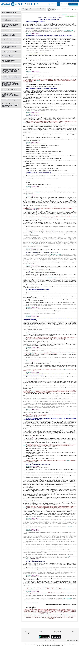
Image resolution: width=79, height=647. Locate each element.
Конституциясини (56, 254)
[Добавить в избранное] (16, 4)
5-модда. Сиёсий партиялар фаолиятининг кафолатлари (8, 35)
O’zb (62, 4)
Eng (55, 4)
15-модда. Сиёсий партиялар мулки (10, 100)
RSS (73, 631)
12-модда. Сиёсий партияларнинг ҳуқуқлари (9, 65)
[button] (11, 12)
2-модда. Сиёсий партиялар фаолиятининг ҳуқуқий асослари (9, 20)
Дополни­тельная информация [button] (65, 9)
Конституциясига (68, 30)
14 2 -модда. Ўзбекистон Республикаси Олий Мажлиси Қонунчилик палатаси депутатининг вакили (10, 95)
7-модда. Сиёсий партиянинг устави (10, 42)
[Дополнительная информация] (34, 4)
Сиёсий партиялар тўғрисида (9, 12)
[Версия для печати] (37, 4)
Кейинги (28, 33)
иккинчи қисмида (51, 277)
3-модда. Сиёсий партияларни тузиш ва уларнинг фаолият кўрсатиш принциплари (10, 25)
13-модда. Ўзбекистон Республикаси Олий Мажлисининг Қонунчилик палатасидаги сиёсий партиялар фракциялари (10, 71)
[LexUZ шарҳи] (22, 4)
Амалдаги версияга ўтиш (70, 16)
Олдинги (28, 74)
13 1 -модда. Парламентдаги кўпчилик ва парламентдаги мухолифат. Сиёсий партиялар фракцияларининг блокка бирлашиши (10, 77)
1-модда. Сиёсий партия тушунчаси (10, 16)
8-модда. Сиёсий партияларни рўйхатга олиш (9, 47)
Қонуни (38, 80)
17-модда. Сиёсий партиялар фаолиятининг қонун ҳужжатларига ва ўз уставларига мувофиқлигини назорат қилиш (10, 105)
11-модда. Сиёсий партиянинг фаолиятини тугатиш (8, 61)
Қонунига (70, 526)
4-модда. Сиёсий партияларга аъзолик (9, 30)
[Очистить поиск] (19, 9)
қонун (43, 587)
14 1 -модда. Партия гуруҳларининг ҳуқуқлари (10, 89)
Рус (52, 4)
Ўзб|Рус (66, 4)
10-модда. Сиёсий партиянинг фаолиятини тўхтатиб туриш (9, 56)
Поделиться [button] (75, 9)
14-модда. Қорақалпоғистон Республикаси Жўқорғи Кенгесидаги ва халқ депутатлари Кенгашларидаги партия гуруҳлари (11, 84)
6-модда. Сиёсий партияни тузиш (9, 39)
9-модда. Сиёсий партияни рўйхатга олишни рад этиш (10, 52)
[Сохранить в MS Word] (31, 4)
